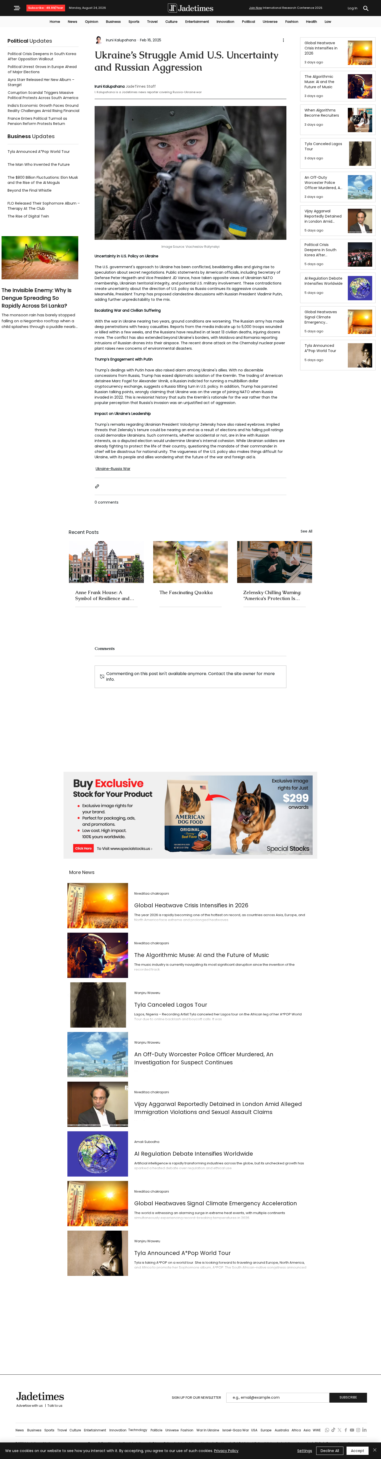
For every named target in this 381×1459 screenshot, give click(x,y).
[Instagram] (358, 1430)
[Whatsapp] (327, 1430)
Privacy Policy (226, 1450)
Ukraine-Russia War (113, 468)
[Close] (375, 1451)
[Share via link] (97, 486)
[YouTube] (352, 1430)
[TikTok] (333, 1430)
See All (306, 531)
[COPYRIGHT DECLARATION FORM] (365, 8)
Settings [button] (304, 1450)
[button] (17, 8)
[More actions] (283, 40)
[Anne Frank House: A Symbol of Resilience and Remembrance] (106, 562)
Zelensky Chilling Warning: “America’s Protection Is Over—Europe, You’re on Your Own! (272, 595)
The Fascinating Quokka (186, 592)
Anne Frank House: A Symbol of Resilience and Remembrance (102, 595)
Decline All (330, 1450)
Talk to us (54, 1405)
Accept (357, 1450)
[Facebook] (345, 1430)
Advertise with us (29, 1405)
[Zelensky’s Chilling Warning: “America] (274, 562)
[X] (339, 1430)
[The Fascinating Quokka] (190, 562)
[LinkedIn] (364, 1430)
